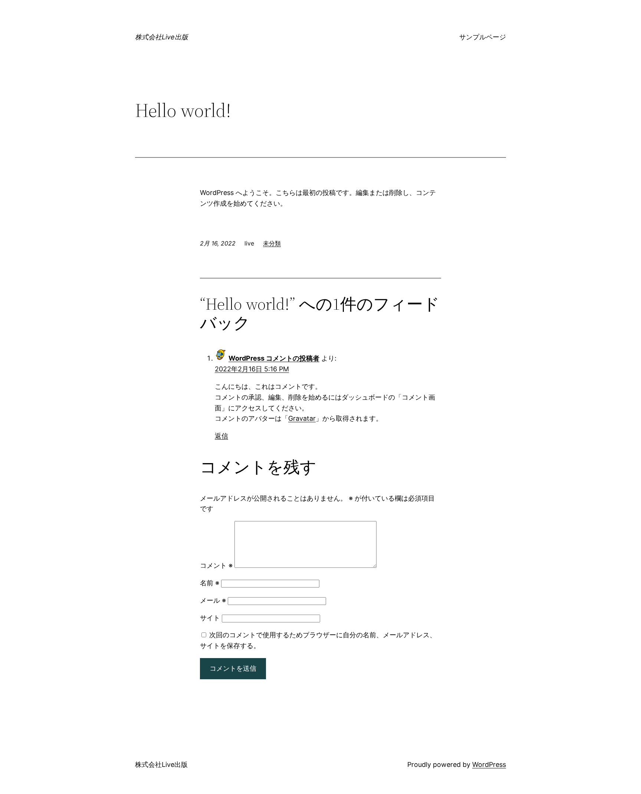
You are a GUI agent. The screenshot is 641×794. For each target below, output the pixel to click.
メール (213, 600)
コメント (216, 565)
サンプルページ (482, 37)
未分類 (272, 243)
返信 (221, 436)
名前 (209, 583)
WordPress (489, 764)
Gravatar (302, 418)
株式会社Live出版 (161, 37)
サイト (210, 618)
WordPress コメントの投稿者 (274, 358)
